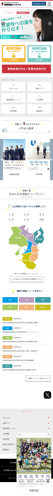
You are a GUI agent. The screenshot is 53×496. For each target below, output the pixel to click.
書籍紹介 (39, 111)
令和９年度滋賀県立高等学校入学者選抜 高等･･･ (20, 370)
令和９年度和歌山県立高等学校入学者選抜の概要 (20, 323)
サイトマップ (13, 478)
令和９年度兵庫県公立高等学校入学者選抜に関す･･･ (21, 341)
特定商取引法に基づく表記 (13, 470)
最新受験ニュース (13, 100)
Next (50, 24)
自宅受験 (13, 111)
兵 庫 (11, 219)
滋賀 (42, 300)
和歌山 (41, 219)
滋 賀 (41, 214)
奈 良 (26, 219)
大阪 (10, 300)
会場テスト (39, 88)
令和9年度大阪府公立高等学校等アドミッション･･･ (21, 332)
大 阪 (11, 214)
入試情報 (39, 100)
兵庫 (10, 307)
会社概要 (13, 462)
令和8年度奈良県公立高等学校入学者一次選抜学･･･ (21, 351)
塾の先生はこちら (39, 3)
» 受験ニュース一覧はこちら (38, 378)
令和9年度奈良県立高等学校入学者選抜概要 (18, 360)
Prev (3, 24)
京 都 (26, 214)
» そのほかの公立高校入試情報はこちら (26, 279)
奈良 (26, 307)
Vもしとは (13, 88)
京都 (26, 300)
